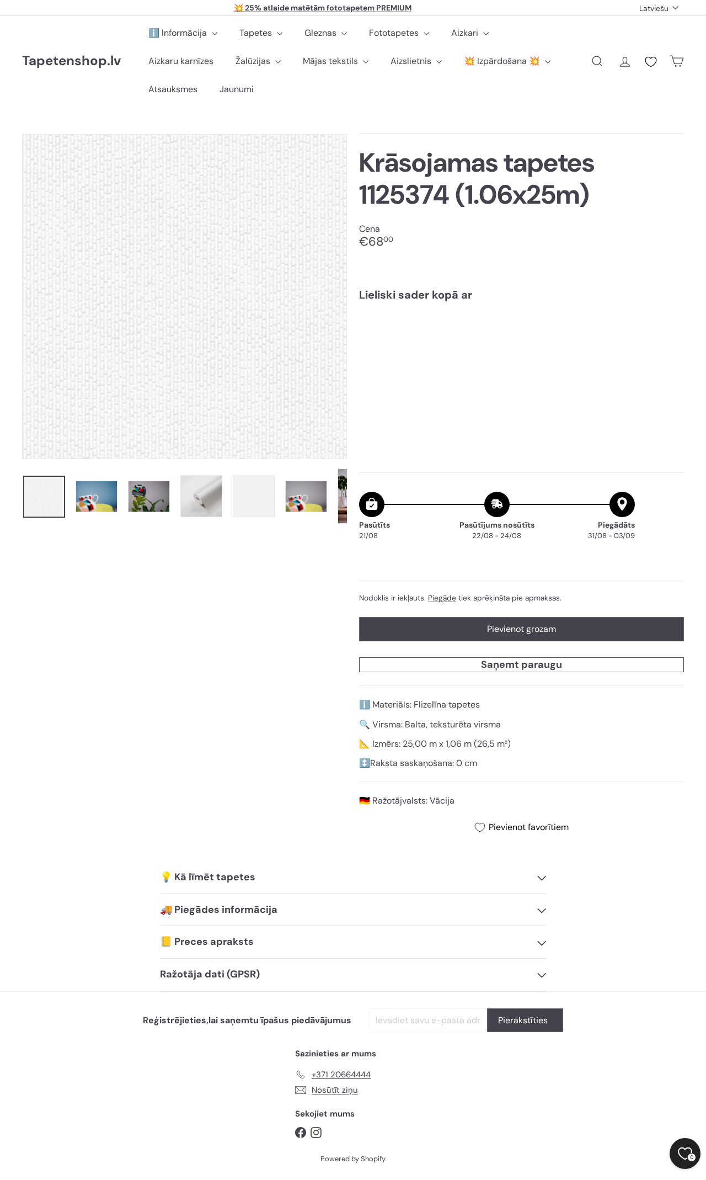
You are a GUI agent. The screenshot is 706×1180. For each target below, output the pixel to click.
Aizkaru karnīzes (180, 61)
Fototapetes (395, 33)
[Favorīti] (651, 61)
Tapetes (256, 33)
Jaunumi (237, 89)
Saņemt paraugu (521, 664)
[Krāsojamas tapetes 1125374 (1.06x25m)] (521, 348)
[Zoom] (184, 297)
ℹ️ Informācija (178, 33)
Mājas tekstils (331, 61)
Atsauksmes (172, 89)
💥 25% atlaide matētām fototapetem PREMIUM (322, 8)
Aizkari (465, 33)
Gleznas (321, 33)
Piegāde (442, 598)
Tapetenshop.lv (71, 61)
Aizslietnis (412, 61)
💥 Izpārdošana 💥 (503, 61)
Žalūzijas (254, 61)
